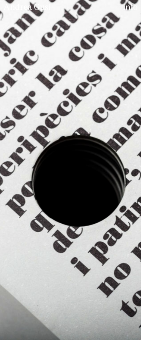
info (130, 7)
